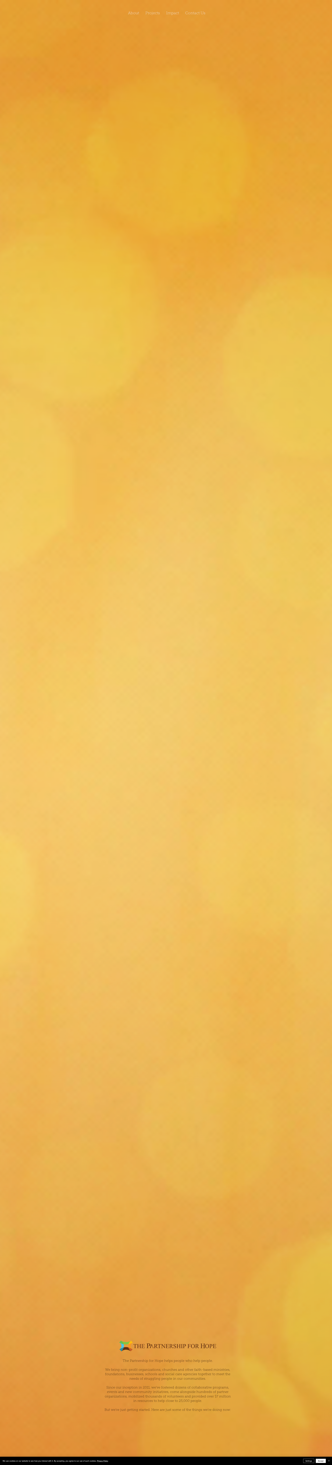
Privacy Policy (102, 1461)
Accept (321, 1461)
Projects (152, 13)
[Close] (328, 1461)
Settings (308, 1461)
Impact (172, 13)
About (133, 13)
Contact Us (195, 13)
